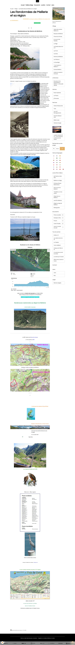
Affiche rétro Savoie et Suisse (58, 260)
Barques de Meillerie (58, 33)
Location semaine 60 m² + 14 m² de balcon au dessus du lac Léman (58, 137)
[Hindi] (60, 165)
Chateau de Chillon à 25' (58, 248)
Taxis (55, 108)
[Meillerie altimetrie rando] (30, 281)
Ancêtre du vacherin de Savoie (58, 73)
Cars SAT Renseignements (57, 112)
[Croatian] (57, 169)
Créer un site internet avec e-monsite (28, 638)
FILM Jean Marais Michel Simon (57, 184)
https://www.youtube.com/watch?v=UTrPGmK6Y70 (30, 294)
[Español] (60, 156)
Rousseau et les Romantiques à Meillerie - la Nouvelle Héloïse (58, 83)
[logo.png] (30, 438)
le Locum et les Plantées (57, 40)
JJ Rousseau (56, 98)
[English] (57, 156)
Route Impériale (57, 92)
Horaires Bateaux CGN (57, 116)
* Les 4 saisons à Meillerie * (57, 66)
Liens (52, 5)
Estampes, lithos (58, 217)
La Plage (55, 43)
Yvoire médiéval (57, 245)
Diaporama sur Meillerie (57, 197)
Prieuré (58, 220)
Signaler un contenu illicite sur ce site (46, 638)
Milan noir (26, 492)
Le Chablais (56, 242)
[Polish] (53, 165)
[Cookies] (2, 642)
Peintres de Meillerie (58, 56)
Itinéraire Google (57, 123)
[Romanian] (60, 162)
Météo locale (56, 120)
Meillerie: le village (58, 180)
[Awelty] (33, 643)
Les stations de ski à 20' (58, 238)
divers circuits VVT (30, 601)
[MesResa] (24, 643)
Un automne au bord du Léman (58, 253)
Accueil (22, 5)
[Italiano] (60, 158)
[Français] (53, 156)
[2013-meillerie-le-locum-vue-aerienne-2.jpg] (30, 124)
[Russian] (53, 162)
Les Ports (56, 50)
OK (62, 148)
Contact (48, 5)
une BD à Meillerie (58, 200)
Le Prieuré (56, 95)
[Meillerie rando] (30, 354)
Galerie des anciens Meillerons (58, 30)
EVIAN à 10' (56, 235)
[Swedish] (57, 162)
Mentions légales (57, 283)
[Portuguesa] (60, 160)
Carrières (56, 53)
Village (16, 8)
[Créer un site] (5, 643)
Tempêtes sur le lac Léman (58, 192)
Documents (37, 5)
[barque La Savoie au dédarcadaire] (25, 229)
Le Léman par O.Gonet (59, 256)
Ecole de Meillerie (57, 69)
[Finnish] (53, 167)
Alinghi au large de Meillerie (58, 204)
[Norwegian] (57, 165)
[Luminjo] (60, 643)
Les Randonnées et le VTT (58, 47)
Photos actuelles (58, 215)
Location (43, 5)
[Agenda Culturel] (70, 643)
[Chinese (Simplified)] (60, 169)
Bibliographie (57, 207)
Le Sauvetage (57, 62)
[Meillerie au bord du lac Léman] (25, 58)
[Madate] (14, 643)
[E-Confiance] (51, 643)
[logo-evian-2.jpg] (31, 414)
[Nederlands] (57, 160)
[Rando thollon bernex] (30, 380)
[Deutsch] (53, 160)
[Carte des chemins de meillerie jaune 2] (30, 260)
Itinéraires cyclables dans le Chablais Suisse (30, 608)
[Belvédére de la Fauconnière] (25, 167)
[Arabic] (57, 158)
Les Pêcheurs (57, 59)
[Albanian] (63, 169)
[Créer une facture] (42, 643)
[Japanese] (53, 158)
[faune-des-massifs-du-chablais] (30, 513)
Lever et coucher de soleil (58, 227)
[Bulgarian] (57, 167)
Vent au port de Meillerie (57, 188)
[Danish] (60, 167)
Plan (55, 275)
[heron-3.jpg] (30, 544)
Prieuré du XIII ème (58, 36)
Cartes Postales (58, 223)
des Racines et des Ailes (58, 176)
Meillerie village (29, 5)
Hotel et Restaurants (58, 105)
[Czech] (53, 169)
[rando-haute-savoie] (30, 427)
